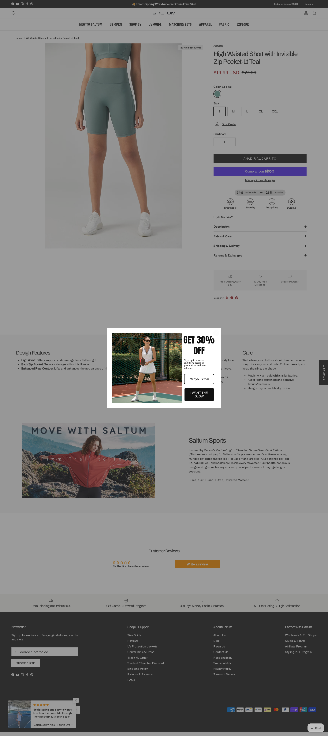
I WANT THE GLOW (199, 394)
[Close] (216, 332)
